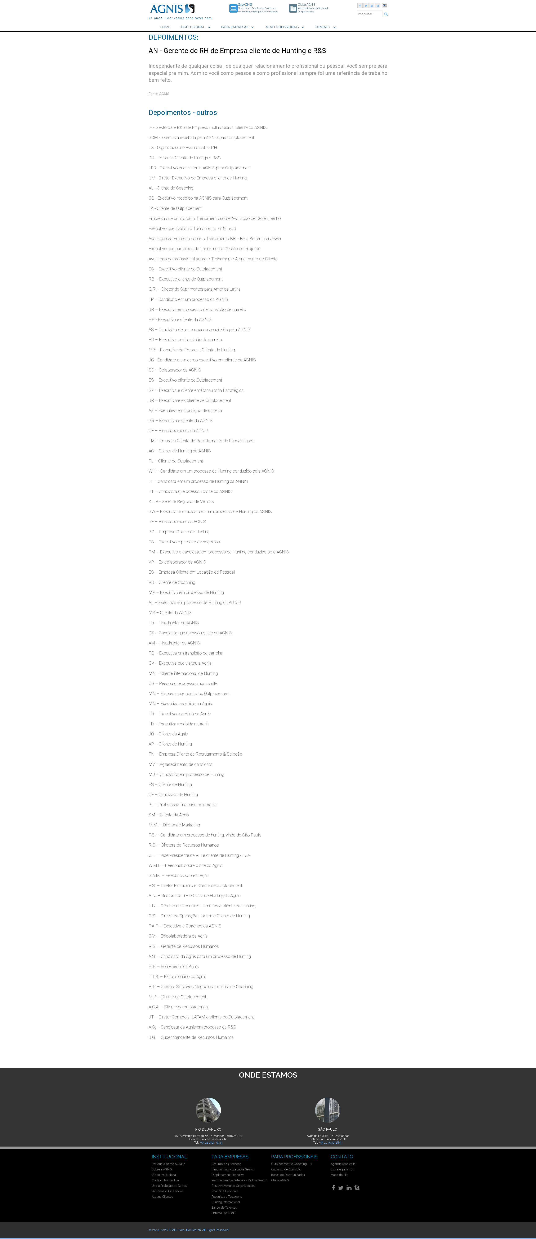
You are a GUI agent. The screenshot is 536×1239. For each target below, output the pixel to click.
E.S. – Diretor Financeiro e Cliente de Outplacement (195, 885)
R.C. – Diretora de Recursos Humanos (184, 845)
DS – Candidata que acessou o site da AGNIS (190, 632)
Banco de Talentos (224, 1207)
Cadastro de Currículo (286, 1169)
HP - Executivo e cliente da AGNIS (180, 319)
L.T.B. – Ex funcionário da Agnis (177, 976)
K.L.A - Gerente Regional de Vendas (181, 501)
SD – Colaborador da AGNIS (175, 370)
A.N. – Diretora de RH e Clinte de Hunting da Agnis (194, 895)
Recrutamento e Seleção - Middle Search (239, 1180)
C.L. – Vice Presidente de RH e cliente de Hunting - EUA (199, 855)
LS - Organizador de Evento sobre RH (183, 147)
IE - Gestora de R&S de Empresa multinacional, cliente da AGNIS (208, 127)
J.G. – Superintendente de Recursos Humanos (191, 1037)
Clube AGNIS (280, 1180)
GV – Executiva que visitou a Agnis (180, 663)
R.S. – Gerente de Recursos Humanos (184, 946)
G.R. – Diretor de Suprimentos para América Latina (195, 289)
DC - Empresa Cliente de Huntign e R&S (185, 157)
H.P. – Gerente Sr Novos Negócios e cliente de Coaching (201, 986)
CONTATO (326, 27)
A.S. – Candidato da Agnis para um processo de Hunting (200, 956)
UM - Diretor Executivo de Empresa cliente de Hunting (198, 178)
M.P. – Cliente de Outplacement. (178, 996)
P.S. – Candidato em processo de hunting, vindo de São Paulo (205, 835)
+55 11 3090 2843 (330, 1142)
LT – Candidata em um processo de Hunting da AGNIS (198, 481)
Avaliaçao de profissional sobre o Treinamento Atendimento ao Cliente (213, 258)
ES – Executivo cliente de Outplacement (185, 268)
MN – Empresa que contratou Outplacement (189, 693)
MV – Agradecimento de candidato (181, 764)
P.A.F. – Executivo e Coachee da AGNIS (185, 926)
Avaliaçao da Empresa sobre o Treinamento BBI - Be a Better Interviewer (215, 238)
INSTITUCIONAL (196, 27)
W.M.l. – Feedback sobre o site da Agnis (185, 865)
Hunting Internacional (225, 1202)
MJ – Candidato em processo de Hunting (186, 774)
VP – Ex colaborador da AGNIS (177, 562)
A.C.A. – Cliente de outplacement (179, 1006)
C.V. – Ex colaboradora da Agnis (178, 936)
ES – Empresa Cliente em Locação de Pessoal (192, 572)
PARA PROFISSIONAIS (284, 27)
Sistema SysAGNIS (223, 1213)
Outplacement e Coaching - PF (292, 1164)
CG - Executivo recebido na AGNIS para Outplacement (198, 198)
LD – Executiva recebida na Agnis (179, 723)
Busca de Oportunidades (288, 1175)
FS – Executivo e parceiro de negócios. (185, 541)
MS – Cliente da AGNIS (170, 612)
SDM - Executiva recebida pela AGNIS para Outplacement (201, 137)
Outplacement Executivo (228, 1175)
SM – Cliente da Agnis (169, 814)
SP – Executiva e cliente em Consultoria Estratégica (196, 390)
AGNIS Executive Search (185, 1230)
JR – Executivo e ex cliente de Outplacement (190, 400)
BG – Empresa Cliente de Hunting (179, 531)
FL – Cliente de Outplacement (176, 461)
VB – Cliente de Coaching (172, 582)
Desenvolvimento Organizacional (233, 1185)
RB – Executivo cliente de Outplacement (186, 279)
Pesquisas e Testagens (226, 1196)
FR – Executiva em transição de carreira (185, 339)
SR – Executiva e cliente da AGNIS (181, 420)
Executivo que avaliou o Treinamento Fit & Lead (192, 228)
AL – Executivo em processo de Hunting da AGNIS (195, 602)
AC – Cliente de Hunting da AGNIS (180, 450)
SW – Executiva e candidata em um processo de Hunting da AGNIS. (211, 511)
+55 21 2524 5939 (211, 1142)
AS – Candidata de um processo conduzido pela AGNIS (199, 329)
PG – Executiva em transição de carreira (185, 653)
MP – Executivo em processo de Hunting (186, 592)
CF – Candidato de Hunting (173, 794)
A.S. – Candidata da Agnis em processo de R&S (192, 1027)
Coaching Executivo (224, 1191)
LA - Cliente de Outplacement (175, 208)
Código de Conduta (165, 1180)
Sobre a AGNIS (162, 1169)
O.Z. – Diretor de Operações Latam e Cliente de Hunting (199, 915)
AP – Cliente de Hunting (170, 744)
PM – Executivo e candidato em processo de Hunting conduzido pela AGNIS (219, 552)
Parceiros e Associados (167, 1191)
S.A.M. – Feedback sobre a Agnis (179, 875)
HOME (165, 27)
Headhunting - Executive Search (232, 1169)
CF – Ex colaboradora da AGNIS (178, 430)
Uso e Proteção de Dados (169, 1185)
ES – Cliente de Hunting (170, 784)
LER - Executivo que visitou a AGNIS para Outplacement (200, 167)
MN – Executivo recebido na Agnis (180, 703)
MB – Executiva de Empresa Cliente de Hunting (192, 349)
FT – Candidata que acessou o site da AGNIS (190, 491)
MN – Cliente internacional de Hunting (183, 673)
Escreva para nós (342, 1169)
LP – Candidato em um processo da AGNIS (188, 299)
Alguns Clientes (162, 1196)
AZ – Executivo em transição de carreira (185, 410)
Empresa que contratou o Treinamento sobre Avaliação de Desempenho (215, 218)
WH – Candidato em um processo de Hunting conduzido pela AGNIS (211, 471)
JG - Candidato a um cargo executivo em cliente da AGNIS (202, 359)
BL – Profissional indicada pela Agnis (182, 804)
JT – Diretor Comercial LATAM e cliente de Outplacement (201, 1017)
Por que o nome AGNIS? (168, 1164)
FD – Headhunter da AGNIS (174, 622)
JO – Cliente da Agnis (168, 733)
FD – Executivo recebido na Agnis (179, 713)
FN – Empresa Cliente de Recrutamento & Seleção (195, 754)
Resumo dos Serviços (226, 1164)
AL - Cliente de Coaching (171, 188)
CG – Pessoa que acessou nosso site (183, 683)
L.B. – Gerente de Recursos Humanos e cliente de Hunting (202, 905)
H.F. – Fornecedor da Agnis (174, 966)
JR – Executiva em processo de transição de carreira (197, 309)
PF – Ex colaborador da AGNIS (177, 521)
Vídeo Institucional (164, 1175)
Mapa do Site (339, 1175)
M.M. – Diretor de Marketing (174, 824)
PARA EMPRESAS (238, 27)
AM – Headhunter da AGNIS (174, 642)
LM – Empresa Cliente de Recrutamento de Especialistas (201, 440)
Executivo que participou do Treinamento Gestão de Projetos (204, 248)
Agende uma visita (343, 1164)
